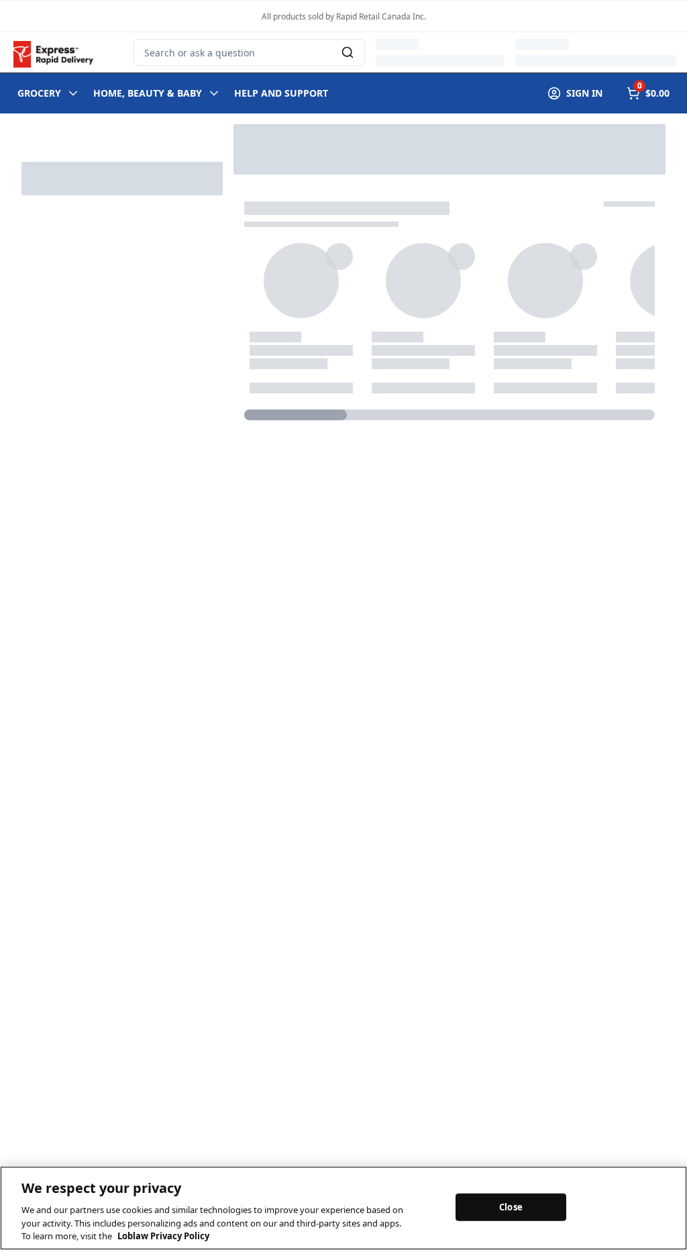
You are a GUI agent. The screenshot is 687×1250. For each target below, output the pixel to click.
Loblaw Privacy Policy (163, 1236)
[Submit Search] (347, 52)
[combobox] (249, 52)
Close (511, 1206)
